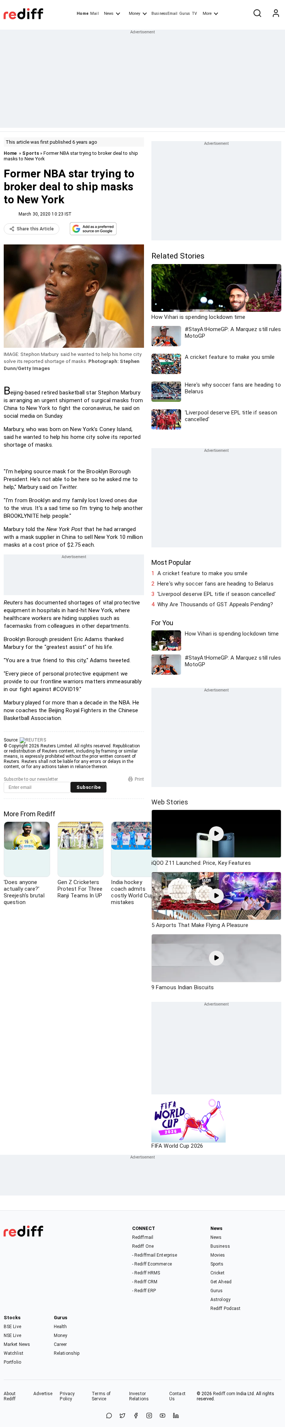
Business (220, 1246)
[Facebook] (136, 1416)
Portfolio (12, 1362)
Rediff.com (224, 1393)
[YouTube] (163, 1416)
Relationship (66, 1353)
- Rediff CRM (144, 1281)
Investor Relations (139, 1396)
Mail (94, 13)
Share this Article (35, 228)
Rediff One (143, 1246)
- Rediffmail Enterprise (154, 1255)
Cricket (217, 1273)
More (207, 13)
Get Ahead (221, 1281)
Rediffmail (142, 1237)
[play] (216, 833)
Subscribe (88, 787)
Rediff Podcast (225, 1308)
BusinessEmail (164, 13)
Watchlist (13, 1353)
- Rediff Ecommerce (152, 1264)
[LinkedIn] (176, 1416)
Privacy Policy (67, 1396)
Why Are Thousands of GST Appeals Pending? (215, 604)
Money (134, 13)
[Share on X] (122, 1416)
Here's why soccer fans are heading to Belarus (215, 583)
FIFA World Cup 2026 (177, 1146)
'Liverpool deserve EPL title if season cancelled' (216, 594)
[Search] (257, 14)
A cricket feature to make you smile (202, 573)
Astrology (220, 1299)
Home (82, 13)
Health (60, 1326)
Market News (17, 1344)
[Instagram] (149, 1416)
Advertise (43, 1393)
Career (60, 1344)
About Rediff (10, 1396)
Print (139, 779)
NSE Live (12, 1335)
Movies (217, 1255)
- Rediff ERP (144, 1290)
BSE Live (12, 1326)
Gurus (184, 13)
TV (194, 13)
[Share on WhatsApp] (109, 1416)
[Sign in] (275, 14)
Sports (30, 153)
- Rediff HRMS (146, 1273)
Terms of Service (101, 1396)
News (109, 13)
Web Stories (169, 802)
